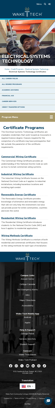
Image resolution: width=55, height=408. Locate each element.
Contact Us (8, 398)
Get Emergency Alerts (27, 289)
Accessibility (27, 305)
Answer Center (27, 279)
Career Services (9, 101)
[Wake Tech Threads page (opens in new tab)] (39, 365)
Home (7, 69)
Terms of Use (19, 398)
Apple (27, 322)
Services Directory (27, 339)
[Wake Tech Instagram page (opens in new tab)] (16, 365)
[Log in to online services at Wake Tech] (49, 4)
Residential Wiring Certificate (18, 218)
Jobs (27, 295)
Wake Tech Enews (27, 354)
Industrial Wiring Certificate (17, 174)
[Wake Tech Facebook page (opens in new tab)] (10, 365)
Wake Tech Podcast (27, 360)
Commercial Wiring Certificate (18, 156)
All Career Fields (10, 79)
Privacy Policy (31, 398)
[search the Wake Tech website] (45, 4)
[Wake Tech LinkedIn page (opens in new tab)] (33, 365)
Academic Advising (10, 90)
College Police (27, 333)
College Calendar (27, 284)
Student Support (27, 344)
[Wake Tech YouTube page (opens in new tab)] (27, 365)
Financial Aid (8, 96)
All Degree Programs (12, 84)
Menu (39, 4)
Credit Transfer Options (13, 107)
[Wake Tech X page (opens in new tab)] (22, 365)
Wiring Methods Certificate (17, 235)
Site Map (27, 404)
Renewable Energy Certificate (18, 194)
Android (27, 317)
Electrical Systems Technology (26, 58)
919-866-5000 (27, 373)
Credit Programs (17, 69)
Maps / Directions (27, 300)
